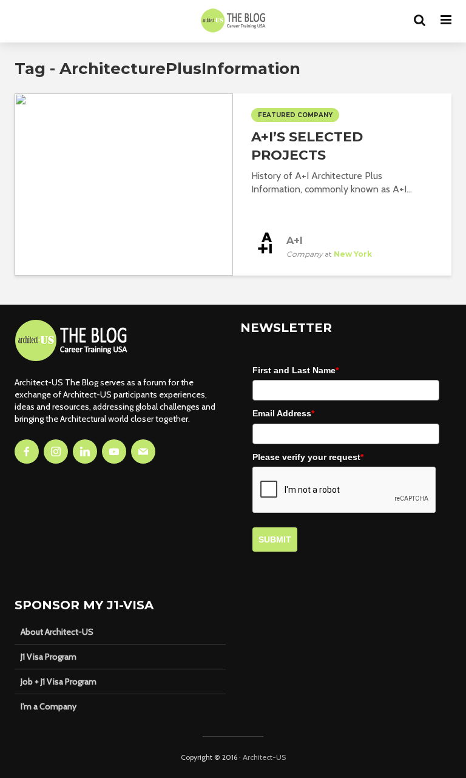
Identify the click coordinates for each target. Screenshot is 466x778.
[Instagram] (56, 451)
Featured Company (295, 115)
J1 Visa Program (48, 656)
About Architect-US (57, 631)
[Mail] (143, 451)
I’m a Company (48, 706)
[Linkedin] (85, 451)
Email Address (283, 413)
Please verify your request (307, 457)
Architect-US (264, 757)
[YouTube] (114, 451)
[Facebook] (27, 451)
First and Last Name (295, 370)
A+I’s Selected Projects (307, 146)
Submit (274, 539)
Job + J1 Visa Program (58, 681)
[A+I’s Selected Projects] (124, 183)
